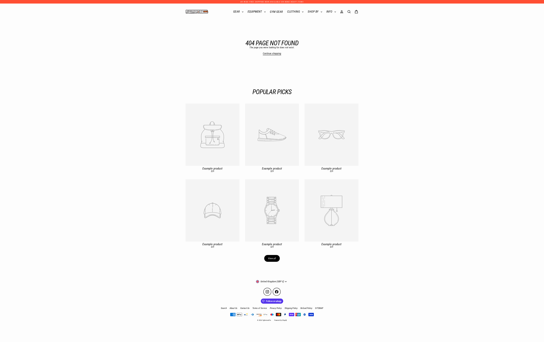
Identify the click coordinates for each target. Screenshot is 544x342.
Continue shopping (272, 53)
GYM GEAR (276, 11)
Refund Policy (306, 308)
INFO (329, 11)
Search (224, 308)
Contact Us (245, 308)
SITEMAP (319, 308)
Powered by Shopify (280, 320)
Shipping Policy (291, 308)
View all (272, 258)
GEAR (237, 11)
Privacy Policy (276, 308)
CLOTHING (294, 11)
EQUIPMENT (255, 11)
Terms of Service (259, 308)
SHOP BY (313, 11)
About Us (233, 308)
